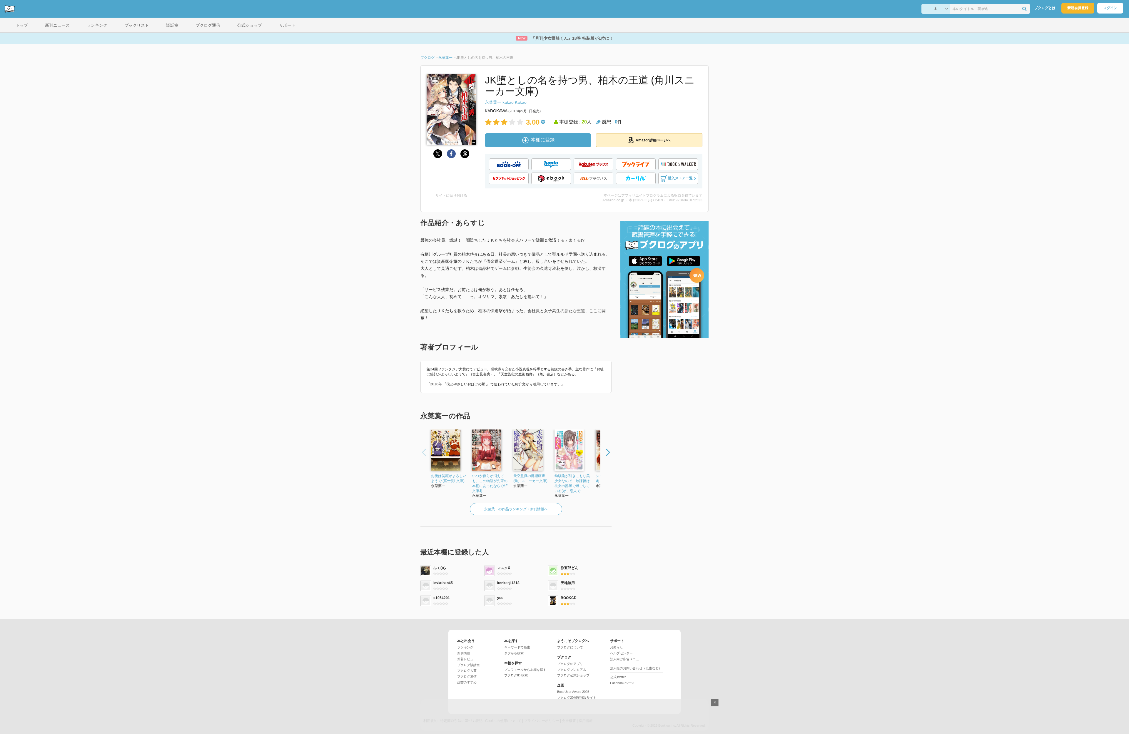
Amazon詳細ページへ (653, 140)
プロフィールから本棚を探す (525, 669)
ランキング (465, 647)
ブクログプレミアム (571, 669)
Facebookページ (622, 683)
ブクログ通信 (467, 676)
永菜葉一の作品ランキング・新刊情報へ (516, 509)
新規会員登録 (1077, 8)
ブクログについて (570, 647)
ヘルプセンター (621, 653)
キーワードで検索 (517, 647)
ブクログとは (1044, 8)
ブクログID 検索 (516, 675)
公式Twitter (618, 677)
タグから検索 (514, 653)
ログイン (1110, 8)
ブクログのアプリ (570, 664)
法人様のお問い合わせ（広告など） (636, 668)
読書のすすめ (467, 682)
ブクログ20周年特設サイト (576, 697)
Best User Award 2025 (573, 691)
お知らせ (616, 647)
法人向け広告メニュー (626, 659)
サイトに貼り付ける (451, 195)
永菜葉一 (493, 102)
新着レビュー (467, 659)
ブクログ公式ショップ (573, 675)
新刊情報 (463, 653)
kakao (508, 102)
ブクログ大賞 (467, 670)
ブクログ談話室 (468, 665)
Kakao (521, 102)
